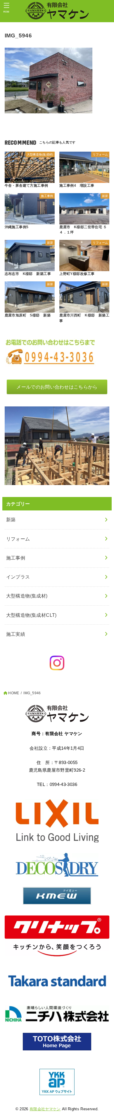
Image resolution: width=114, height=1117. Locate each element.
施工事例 (15, 557)
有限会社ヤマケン (45, 1109)
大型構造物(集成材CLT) (31, 615)
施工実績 (15, 634)
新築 (11, 519)
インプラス (18, 576)
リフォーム (18, 538)
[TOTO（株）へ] (57, 1041)
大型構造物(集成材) (27, 595)
